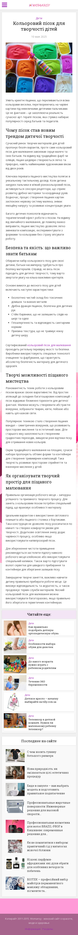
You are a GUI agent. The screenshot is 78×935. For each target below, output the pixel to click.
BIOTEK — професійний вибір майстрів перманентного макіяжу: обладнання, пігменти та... (47, 885)
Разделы (47, 929)
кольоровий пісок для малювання (49, 345)
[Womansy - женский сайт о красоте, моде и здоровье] (39, 4)
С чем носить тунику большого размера (41, 753)
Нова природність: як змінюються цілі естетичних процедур (48, 772)
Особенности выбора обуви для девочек (41, 645)
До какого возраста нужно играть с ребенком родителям (42, 665)
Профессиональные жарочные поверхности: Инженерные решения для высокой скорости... (48, 808)
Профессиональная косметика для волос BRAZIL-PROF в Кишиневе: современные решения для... (48, 828)
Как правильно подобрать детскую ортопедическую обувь (43, 630)
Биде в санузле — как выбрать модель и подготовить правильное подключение (48, 789)
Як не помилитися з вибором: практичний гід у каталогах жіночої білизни (48, 846)
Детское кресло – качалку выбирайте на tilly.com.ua (41, 700)
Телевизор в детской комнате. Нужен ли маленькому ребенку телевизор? (42, 724)
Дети (39, 18)
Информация (33, 929)
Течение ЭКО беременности (37, 683)
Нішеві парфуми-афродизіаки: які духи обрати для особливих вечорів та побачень (48, 865)
